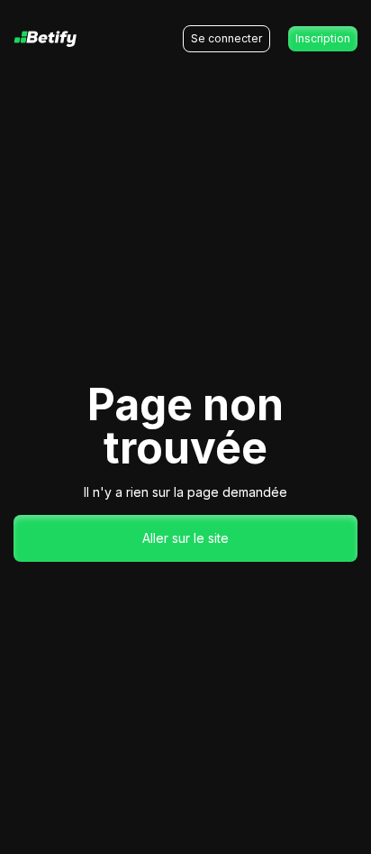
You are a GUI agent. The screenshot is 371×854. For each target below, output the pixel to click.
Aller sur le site (185, 538)
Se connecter (226, 38)
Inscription (322, 38)
